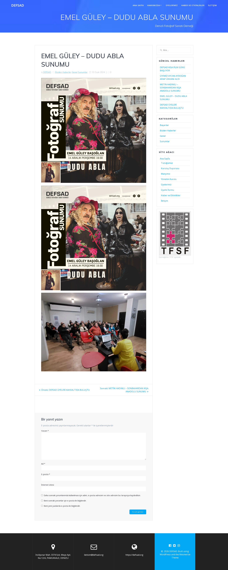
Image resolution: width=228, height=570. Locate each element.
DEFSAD (17, 5)
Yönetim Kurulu (168, 179)
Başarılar (164, 125)
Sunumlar (83, 72)
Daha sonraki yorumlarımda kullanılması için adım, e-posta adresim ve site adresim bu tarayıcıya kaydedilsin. (92, 495)
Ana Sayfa (138, 5)
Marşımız (165, 173)
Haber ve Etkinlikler (193, 5)
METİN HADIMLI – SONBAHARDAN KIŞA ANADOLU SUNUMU (170, 87)
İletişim (212, 5)
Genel (74, 72)
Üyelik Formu (167, 190)
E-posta (45, 474)
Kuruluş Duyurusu (170, 168)
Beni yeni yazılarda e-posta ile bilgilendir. (62, 506)
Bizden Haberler (63, 72)
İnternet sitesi (47, 484)
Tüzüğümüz (167, 163)
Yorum (45, 430)
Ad (43, 463)
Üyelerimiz (172, 5)
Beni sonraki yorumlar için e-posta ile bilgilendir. (65, 500)
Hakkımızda (153, 5)
